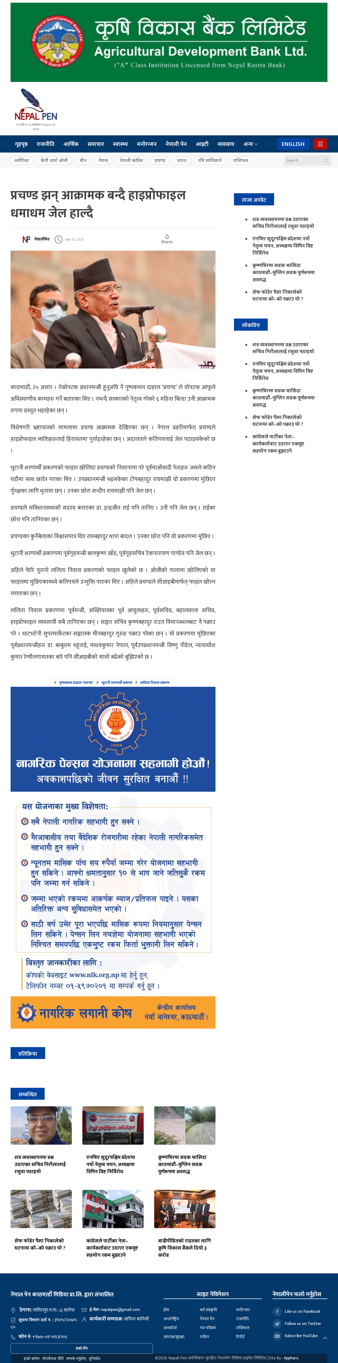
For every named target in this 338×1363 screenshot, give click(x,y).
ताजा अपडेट (254, 200)
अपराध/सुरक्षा (173, 1337)
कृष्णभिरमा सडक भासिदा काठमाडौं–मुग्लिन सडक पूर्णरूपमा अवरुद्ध (182, 1164)
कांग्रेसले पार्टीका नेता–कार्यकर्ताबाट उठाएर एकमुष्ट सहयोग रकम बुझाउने (112, 1248)
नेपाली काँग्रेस (131, 160)
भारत (181, 160)
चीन (83, 160)
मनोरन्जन (147, 144)
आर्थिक (71, 144)
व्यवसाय (226, 144)
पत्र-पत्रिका (208, 1328)
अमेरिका (21, 160)
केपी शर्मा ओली (54, 160)
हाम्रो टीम (82, 1348)
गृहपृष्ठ (21, 144)
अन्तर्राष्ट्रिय (171, 1319)
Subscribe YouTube (301, 1335)
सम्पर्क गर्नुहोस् (76, 1358)
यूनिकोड (94, 1358)
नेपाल (103, 160)
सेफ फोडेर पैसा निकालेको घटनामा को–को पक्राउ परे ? (40, 1244)
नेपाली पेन (176, 144)
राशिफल (240, 160)
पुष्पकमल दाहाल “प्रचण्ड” (76, 683)
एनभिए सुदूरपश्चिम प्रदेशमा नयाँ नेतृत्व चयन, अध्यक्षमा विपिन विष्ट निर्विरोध (110, 1164)
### (112, 683)
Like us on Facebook (302, 1311)
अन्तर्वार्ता (170, 1328)
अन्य (248, 144)
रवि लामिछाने (210, 160)
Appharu (291, 1358)
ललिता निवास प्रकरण (155, 683)
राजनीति (45, 144)
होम (166, 1310)
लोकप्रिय (251, 325)
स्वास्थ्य (120, 144)
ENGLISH (292, 144)
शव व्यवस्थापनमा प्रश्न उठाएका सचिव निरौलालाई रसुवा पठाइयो (40, 1164)
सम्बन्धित (27, 1094)
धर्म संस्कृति (208, 1310)
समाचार (96, 144)
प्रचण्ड (159, 160)
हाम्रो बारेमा (32, 1358)
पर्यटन (204, 1337)
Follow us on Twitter (303, 1323)
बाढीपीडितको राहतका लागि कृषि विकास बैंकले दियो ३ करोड (184, 1248)
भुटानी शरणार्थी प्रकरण (116, 683)
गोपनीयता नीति (53, 1358)
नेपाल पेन (207, 1319)
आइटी (202, 144)
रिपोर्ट (240, 1337)
